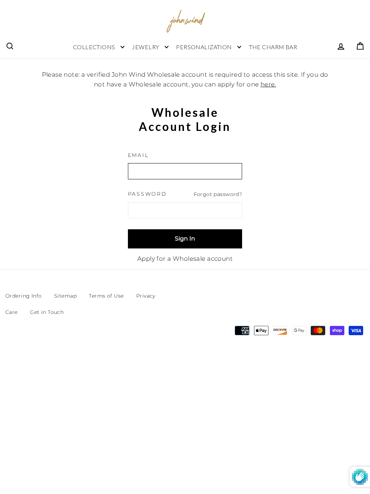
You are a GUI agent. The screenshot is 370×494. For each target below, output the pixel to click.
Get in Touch (47, 312)
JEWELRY (145, 46)
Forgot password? (218, 194)
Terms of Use (106, 296)
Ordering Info (23, 296)
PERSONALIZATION (204, 46)
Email (138, 155)
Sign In (185, 238)
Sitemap (65, 296)
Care (11, 312)
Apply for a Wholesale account (185, 258)
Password (147, 194)
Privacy (145, 296)
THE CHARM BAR (273, 46)
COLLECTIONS (94, 46)
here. (268, 84)
